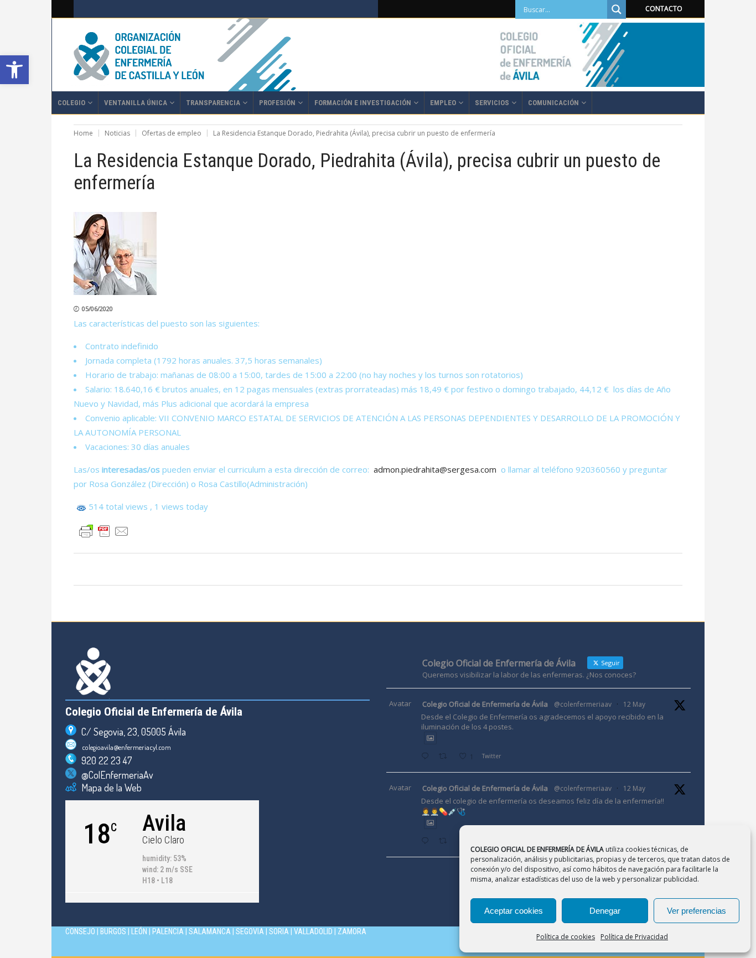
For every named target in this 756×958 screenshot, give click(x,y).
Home (83, 133)
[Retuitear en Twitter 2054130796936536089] (445, 841)
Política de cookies (565, 936)
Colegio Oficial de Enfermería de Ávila (485, 704)
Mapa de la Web (109, 787)
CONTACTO (663, 8)
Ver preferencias (696, 910)
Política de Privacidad (634, 936)
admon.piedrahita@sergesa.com (435, 469)
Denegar (604, 910)
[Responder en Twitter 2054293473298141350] (427, 757)
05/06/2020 (97, 308)
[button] (14, 69)
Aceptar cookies (513, 910)
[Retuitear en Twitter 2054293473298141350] (445, 757)
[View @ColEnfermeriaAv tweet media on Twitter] (430, 738)
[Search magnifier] (616, 9)
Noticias (117, 133)
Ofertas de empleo (171, 133)
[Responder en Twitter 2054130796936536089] (427, 841)
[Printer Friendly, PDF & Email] (104, 531)
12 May (634, 704)
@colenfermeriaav (583, 704)
